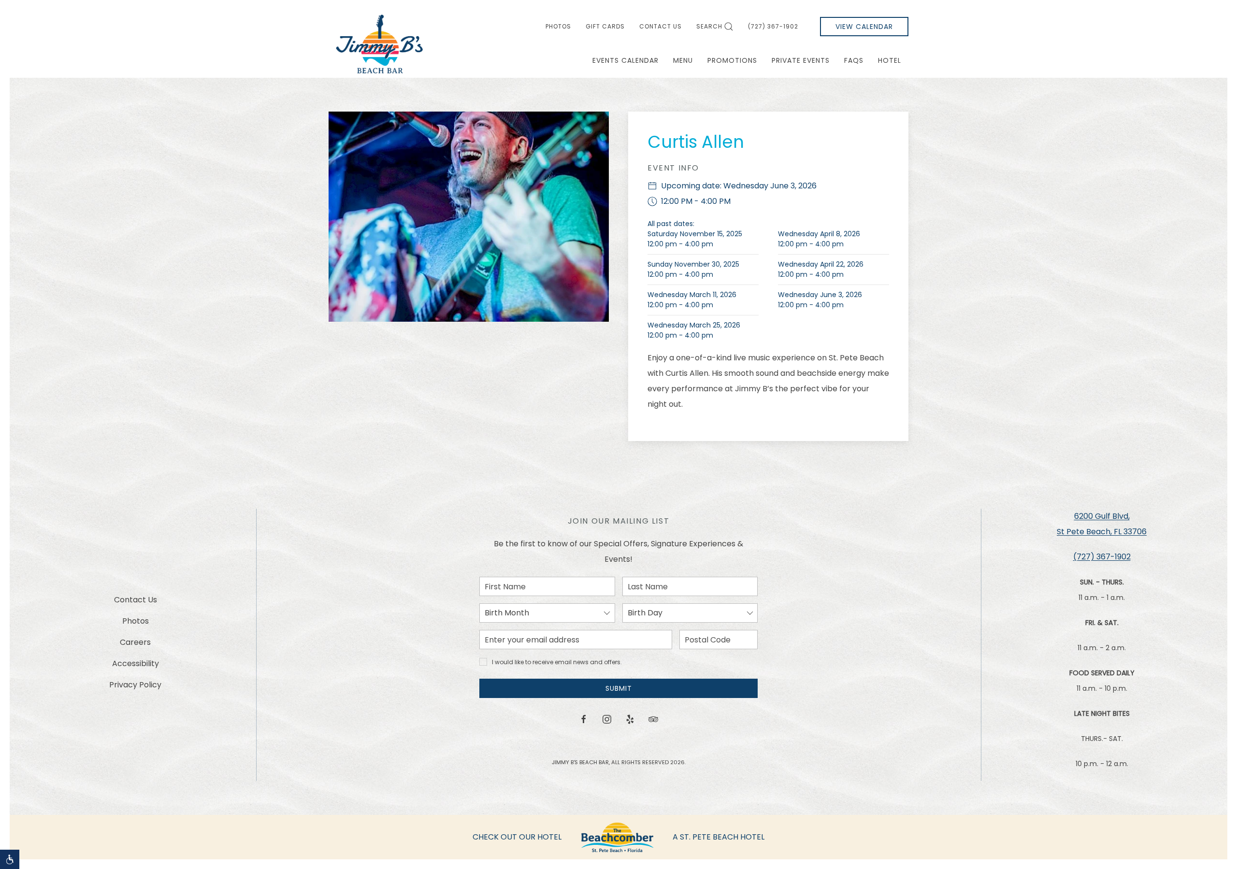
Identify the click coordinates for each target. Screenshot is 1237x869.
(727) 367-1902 (773, 26)
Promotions (732, 60)
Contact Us (660, 26)
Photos (558, 26)
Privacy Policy (135, 684)
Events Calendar (625, 60)
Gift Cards (605, 26)
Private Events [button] (801, 60)
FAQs (853, 60)
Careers (135, 642)
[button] (9, 859)
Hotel (889, 60)
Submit (618, 688)
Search (709, 26)
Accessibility (135, 663)
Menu (683, 60)
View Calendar (864, 26)
